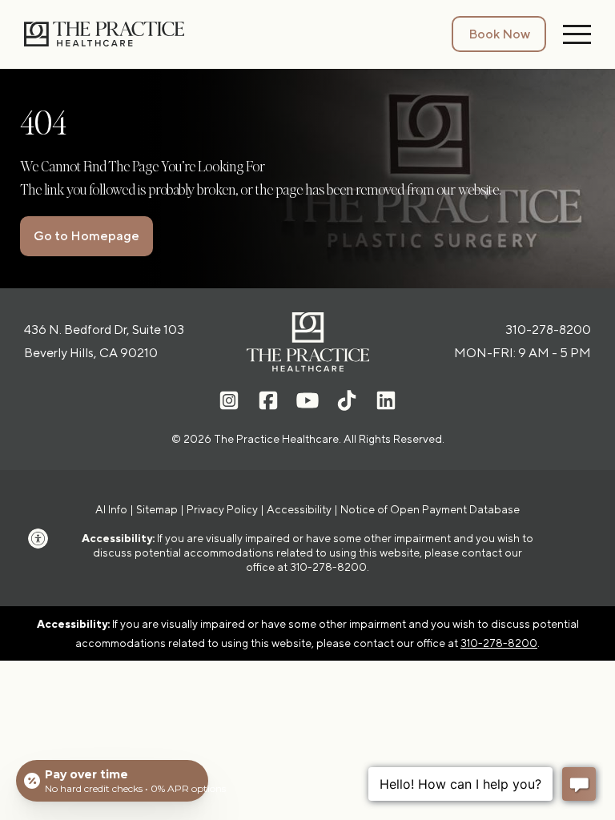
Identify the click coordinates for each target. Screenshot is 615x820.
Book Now (499, 34)
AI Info (111, 509)
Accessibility (299, 509)
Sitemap (157, 509)
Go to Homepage (86, 235)
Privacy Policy (222, 509)
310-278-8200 (548, 329)
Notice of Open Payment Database (430, 509)
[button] (43, 539)
